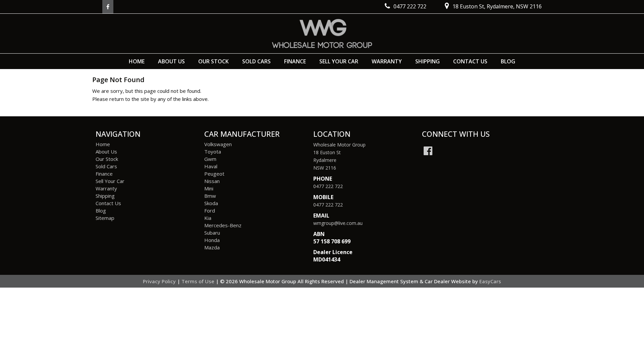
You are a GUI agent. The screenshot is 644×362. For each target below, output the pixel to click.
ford (209, 210)
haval (210, 166)
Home (137, 61)
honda (212, 240)
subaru (212, 232)
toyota (212, 151)
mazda (212, 247)
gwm (210, 159)
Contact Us (470, 61)
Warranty (387, 61)
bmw (210, 195)
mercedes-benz (222, 225)
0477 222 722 (328, 186)
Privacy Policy (160, 281)
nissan (212, 181)
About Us (171, 61)
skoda (211, 203)
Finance (295, 61)
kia (207, 218)
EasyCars (490, 281)
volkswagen (218, 144)
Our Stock (213, 61)
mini (208, 188)
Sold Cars (256, 61)
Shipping (427, 61)
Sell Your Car (338, 61)
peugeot (214, 173)
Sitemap (105, 218)
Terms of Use (198, 281)
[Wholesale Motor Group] (322, 33)
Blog (508, 61)
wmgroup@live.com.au (338, 223)
